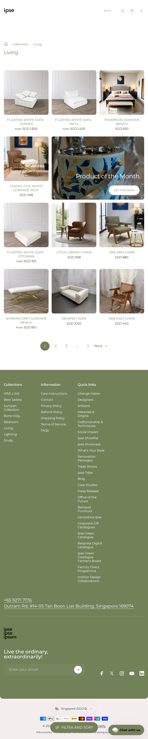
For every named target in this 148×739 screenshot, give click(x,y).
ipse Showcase (89, 444)
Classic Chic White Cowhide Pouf (26, 188)
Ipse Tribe (85, 472)
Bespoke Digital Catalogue (90, 545)
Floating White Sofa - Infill (74, 122)
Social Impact (88, 432)
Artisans (84, 406)
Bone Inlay (12, 416)
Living (8, 428)
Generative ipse (90, 517)
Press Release (88, 491)
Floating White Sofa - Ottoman (26, 254)
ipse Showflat (88, 438)
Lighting (10, 434)
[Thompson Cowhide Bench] (121, 92)
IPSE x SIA (11, 393)
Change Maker (89, 393)
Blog (81, 479)
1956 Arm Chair (122, 252)
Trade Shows (87, 466)
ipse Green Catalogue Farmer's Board (89, 557)
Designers (85, 400)
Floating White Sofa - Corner (26, 122)
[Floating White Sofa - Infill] (74, 92)
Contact (47, 400)
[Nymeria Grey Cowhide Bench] (26, 291)
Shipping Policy (53, 418)
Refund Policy (51, 412)
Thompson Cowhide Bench (122, 122)
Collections (20, 44)
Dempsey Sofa (74, 318)
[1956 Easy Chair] (121, 291)
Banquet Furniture (85, 509)
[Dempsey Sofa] (74, 291)
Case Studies (88, 485)
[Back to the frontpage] (6, 44)
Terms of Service (53, 424)
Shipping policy (103, 732)
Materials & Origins (86, 414)
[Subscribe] (78, 670)
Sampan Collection (11, 408)
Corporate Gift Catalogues (88, 525)
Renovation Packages (87, 458)
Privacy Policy (51, 406)
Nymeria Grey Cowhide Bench (26, 320)
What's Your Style (91, 450)
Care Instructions (54, 393)
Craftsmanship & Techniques (90, 424)
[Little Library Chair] (74, 225)
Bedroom (11, 422)
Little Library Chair (74, 252)
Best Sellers (13, 400)
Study (8, 440)
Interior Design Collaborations (89, 579)
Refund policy (44, 732)
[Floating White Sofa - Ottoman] (26, 225)
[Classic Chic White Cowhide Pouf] (26, 158)
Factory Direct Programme (88, 569)
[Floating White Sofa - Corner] (26, 92)
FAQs (45, 430)
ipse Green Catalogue (86, 535)
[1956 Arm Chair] (121, 225)
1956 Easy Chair (122, 318)
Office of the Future (87, 499)
